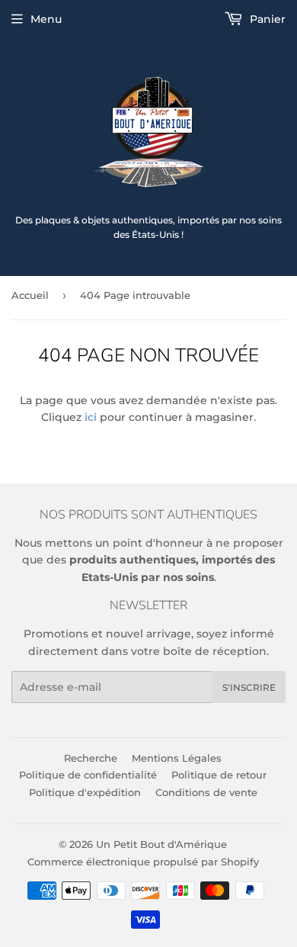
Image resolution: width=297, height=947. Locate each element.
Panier (266, 19)
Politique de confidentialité (88, 775)
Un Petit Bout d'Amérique (161, 844)
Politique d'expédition (85, 792)
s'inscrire (249, 687)
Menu (46, 19)
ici (91, 417)
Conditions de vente (206, 792)
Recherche (90, 758)
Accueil (30, 295)
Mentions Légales (177, 758)
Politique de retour (219, 775)
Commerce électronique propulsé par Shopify (143, 862)
